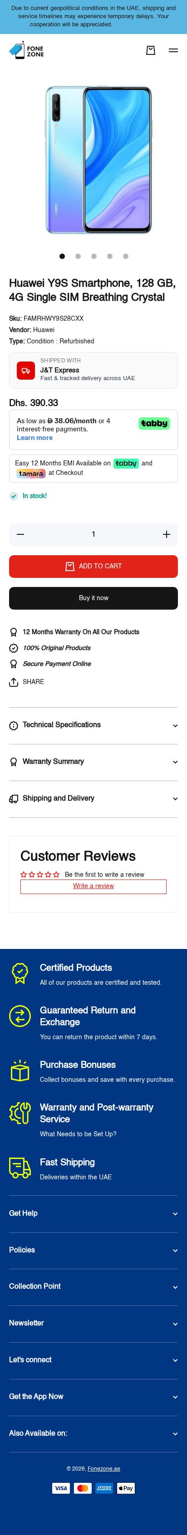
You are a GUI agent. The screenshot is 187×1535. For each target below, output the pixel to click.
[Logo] (27, 50)
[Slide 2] (78, 256)
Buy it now (93, 598)
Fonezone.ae (104, 1469)
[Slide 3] (94, 256)
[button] (150, 50)
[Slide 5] (125, 256)
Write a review (93, 886)
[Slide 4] (110, 256)
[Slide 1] (62, 256)
